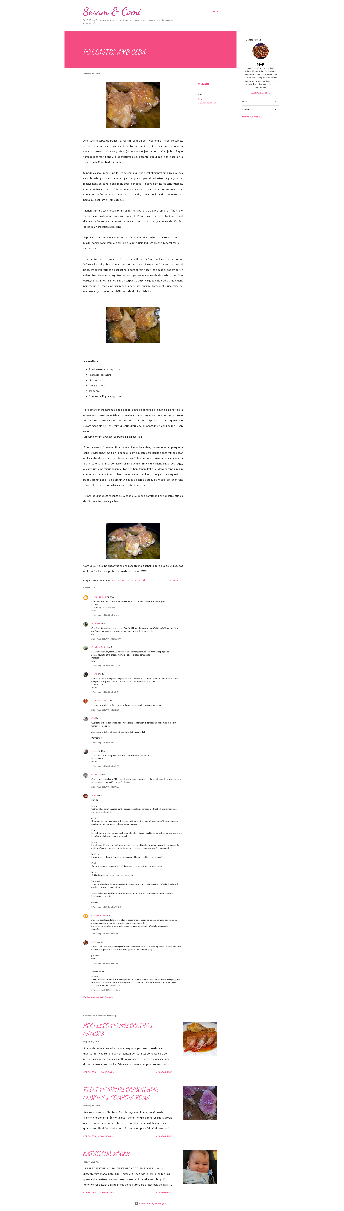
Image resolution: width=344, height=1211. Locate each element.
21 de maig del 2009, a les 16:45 (106, 615)
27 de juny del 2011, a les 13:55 (105, 990)
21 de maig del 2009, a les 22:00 (106, 638)
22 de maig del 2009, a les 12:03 (106, 907)
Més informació (164, 1072)
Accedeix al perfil (260, 93)
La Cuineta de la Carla (207, 103)
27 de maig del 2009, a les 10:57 (106, 963)
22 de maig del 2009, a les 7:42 (105, 742)
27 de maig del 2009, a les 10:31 (106, 933)
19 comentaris (106, 1072)
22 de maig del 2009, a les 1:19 (105, 709)
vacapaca (95, 774)
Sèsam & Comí (112, 11)
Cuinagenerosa (98, 915)
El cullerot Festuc (99, 647)
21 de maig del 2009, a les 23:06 (106, 665)
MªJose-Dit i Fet (99, 700)
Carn (200, 99)
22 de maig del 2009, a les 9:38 (105, 786)
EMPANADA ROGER (106, 1153)
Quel (93, 718)
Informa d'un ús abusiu (252, 116)
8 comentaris (105, 1136)
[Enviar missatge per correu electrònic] (144, 580)
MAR (93, 795)
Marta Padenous (99, 596)
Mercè (94, 750)
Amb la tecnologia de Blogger (152, 1203)
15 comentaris (106, 1192)
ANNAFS (95, 623)
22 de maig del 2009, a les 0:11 (105, 692)
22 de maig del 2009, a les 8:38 (105, 766)
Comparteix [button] (204, 84)
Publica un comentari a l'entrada (98, 997)
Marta (94, 673)
